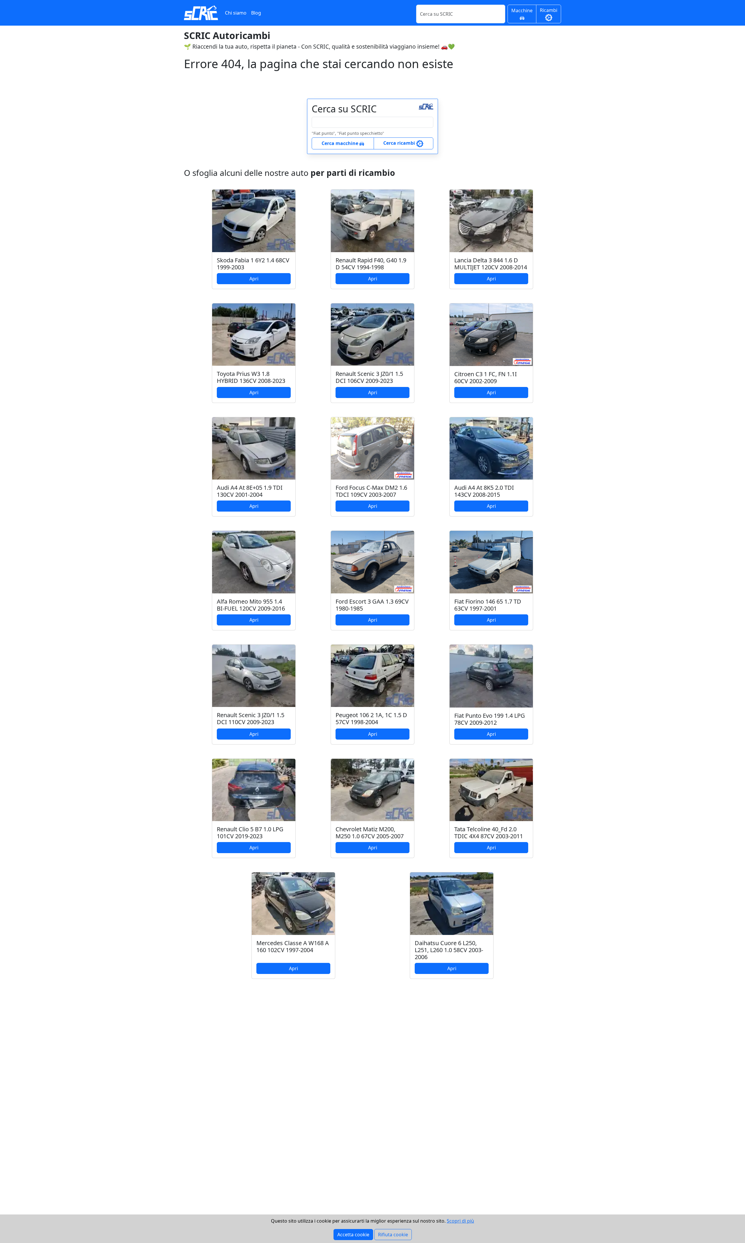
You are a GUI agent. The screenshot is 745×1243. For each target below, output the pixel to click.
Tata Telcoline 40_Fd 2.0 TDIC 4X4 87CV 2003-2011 (488, 832)
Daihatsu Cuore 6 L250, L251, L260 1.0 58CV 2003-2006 (449, 950)
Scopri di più (460, 1221)
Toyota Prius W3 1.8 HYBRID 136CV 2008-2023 (251, 377)
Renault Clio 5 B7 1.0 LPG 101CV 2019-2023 (250, 832)
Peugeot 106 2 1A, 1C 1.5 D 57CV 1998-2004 (371, 718)
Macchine (522, 10)
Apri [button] (253, 278)
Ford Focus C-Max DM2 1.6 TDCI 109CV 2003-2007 (371, 491)
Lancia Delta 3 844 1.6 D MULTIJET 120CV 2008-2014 (490, 263)
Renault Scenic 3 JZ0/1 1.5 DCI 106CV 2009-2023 (369, 377)
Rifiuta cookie (393, 1234)
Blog (256, 13)
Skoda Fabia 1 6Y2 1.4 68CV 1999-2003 (253, 263)
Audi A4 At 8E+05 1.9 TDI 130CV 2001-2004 (250, 491)
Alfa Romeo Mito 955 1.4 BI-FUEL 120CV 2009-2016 (251, 604)
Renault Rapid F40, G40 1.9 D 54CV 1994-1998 (371, 263)
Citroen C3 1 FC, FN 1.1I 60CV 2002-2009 (485, 377)
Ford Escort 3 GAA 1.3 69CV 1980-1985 (372, 604)
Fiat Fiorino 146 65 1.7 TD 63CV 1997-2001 (487, 604)
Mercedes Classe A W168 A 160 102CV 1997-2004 (292, 946)
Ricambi (548, 10)
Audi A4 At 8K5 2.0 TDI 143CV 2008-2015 (484, 491)
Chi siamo (235, 13)
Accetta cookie (353, 1234)
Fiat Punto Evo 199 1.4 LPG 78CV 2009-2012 (489, 719)
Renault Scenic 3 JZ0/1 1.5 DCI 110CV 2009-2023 (250, 718)
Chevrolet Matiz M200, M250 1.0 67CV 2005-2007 (370, 832)
